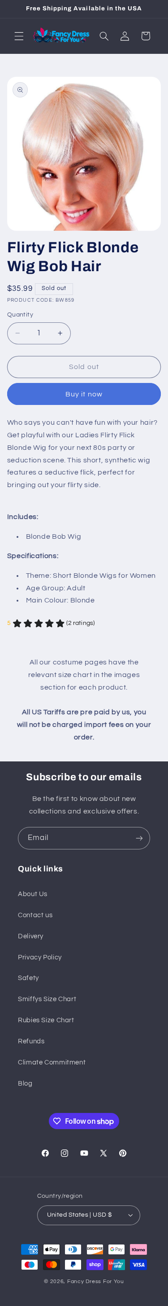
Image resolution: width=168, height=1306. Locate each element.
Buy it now (84, 394)
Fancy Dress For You (95, 1281)
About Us (32, 894)
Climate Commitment (52, 1062)
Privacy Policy (40, 957)
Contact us (35, 915)
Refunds (31, 1041)
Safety (28, 978)
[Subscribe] (139, 838)
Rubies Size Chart (46, 1020)
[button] (19, 36)
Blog (25, 1083)
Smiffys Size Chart (47, 999)
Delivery (30, 936)
